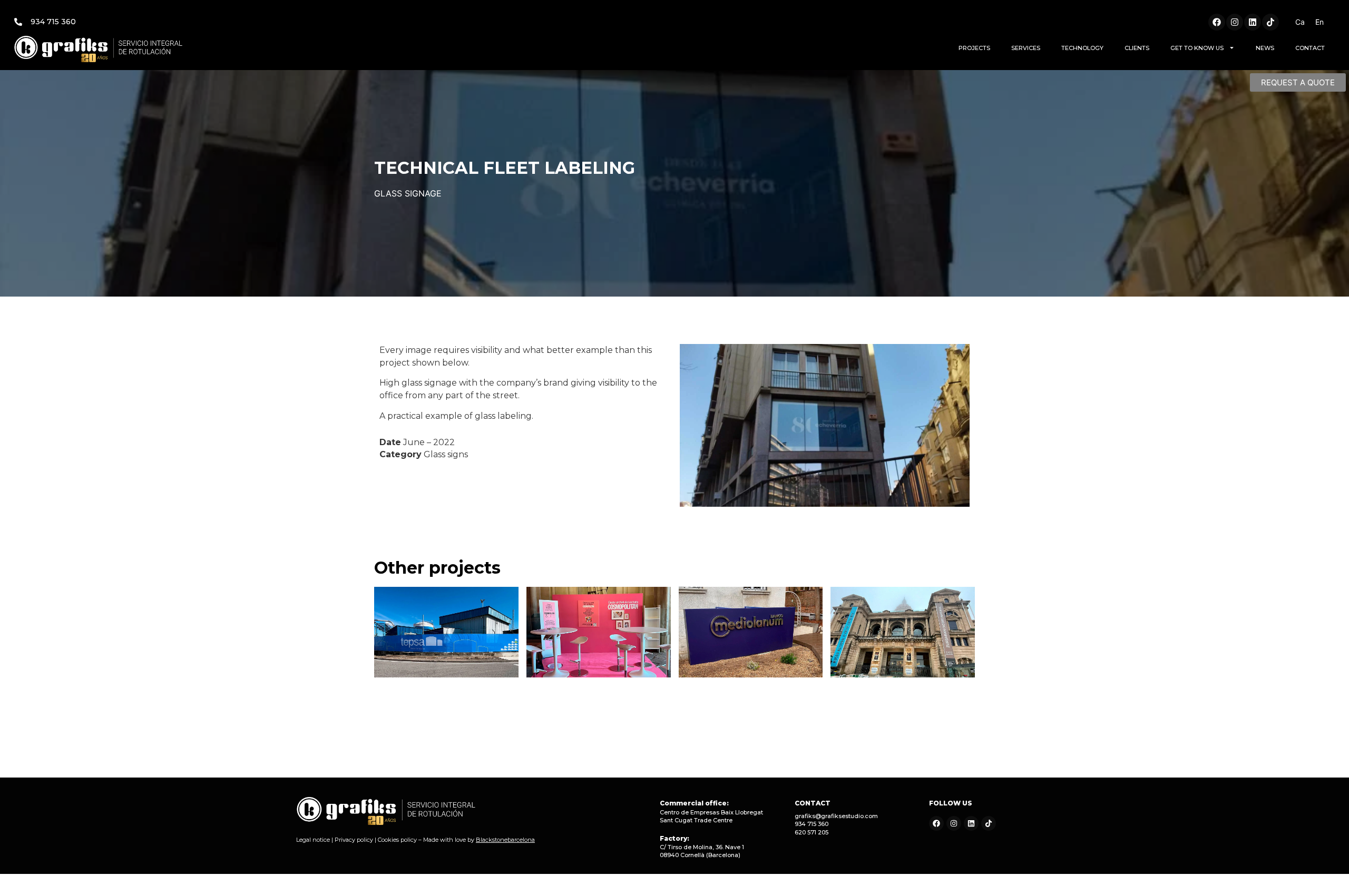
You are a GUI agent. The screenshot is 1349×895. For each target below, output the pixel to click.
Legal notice (313, 839)
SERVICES (1025, 48)
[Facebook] (1216, 22)
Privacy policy (354, 839)
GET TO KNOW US (1197, 48)
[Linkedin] (1252, 22)
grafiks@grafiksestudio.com (836, 816)
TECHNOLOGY (1082, 48)
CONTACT (1310, 48)
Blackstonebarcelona (505, 839)
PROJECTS (974, 48)
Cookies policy (397, 839)
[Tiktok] (1270, 22)
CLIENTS (1137, 48)
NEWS (1265, 48)
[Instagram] (1234, 22)
